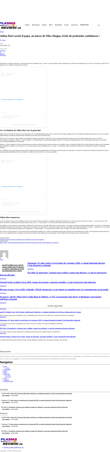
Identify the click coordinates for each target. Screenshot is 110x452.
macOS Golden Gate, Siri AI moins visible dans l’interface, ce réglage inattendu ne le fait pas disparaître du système (13, 268)
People (2, 31)
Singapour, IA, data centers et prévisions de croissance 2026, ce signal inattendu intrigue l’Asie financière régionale (40, 320)
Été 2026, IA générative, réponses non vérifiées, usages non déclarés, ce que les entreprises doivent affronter (37, 328)
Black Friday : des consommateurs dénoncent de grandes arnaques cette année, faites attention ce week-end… (29, 242)
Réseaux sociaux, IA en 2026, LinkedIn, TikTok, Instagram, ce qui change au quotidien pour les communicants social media (54, 289)
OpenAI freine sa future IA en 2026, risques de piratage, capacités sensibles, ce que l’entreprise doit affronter (48, 282)
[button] (98, 25)
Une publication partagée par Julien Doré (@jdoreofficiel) (23, 211)
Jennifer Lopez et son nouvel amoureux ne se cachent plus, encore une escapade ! (22, 239)
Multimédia (31, 269)
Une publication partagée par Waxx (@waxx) (23, 124)
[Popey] (4, 258)
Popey (4, 40)
